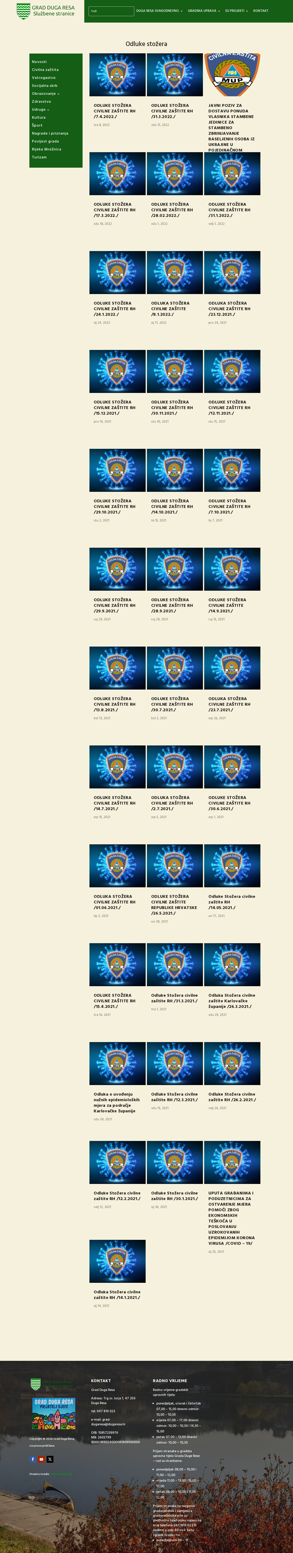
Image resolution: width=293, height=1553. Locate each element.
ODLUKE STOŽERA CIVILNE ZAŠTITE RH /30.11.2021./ (172, 408)
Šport (37, 126)
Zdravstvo (41, 102)
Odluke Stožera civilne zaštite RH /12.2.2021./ (117, 1196)
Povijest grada (45, 142)
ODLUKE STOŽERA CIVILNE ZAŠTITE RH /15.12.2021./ (115, 408)
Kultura (39, 118)
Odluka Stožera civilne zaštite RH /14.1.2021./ (117, 1295)
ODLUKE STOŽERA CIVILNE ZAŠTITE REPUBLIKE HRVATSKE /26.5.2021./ (174, 905)
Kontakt (260, 11)
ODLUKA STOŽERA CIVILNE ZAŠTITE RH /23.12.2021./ (229, 309)
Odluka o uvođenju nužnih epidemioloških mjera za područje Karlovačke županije (117, 1103)
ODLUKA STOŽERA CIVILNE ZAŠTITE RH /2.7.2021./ (172, 803)
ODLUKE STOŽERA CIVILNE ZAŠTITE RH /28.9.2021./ (172, 606)
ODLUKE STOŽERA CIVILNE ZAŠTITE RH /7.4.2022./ (115, 111)
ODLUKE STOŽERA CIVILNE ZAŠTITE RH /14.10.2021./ (172, 507)
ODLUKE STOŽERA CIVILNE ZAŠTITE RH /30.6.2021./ (229, 803)
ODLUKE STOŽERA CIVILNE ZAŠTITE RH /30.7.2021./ (172, 705)
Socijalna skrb (45, 86)
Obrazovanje (44, 94)
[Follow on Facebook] (32, 1459)
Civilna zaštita (45, 71)
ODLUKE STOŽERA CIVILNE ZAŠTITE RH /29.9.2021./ (115, 606)
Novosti (39, 63)
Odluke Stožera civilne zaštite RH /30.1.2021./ (174, 1196)
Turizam (39, 158)
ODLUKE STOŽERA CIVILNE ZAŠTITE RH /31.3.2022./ (172, 111)
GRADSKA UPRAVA (202, 11)
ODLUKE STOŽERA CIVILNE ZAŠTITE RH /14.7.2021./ (115, 803)
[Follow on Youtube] (41, 1459)
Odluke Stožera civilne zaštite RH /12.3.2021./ (174, 1097)
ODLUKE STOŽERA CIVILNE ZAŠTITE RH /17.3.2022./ (115, 210)
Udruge (39, 110)
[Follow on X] (50, 1459)
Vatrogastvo (44, 79)
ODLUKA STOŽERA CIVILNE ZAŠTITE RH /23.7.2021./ (229, 705)
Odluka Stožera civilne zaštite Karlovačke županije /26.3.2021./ (231, 1001)
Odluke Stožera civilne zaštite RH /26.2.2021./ (232, 1097)
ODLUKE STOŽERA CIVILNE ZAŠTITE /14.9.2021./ (227, 606)
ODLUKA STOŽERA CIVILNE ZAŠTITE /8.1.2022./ (170, 309)
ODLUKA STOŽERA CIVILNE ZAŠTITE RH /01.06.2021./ (115, 902)
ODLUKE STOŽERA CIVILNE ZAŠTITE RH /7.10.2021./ (229, 507)
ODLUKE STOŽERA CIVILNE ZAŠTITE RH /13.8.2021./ (115, 705)
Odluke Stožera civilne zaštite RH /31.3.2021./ (174, 998)
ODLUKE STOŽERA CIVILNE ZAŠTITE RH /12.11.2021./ (229, 408)
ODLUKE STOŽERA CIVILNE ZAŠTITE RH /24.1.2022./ (115, 309)
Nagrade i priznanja (50, 134)
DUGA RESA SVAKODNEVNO (157, 11)
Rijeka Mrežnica (46, 150)
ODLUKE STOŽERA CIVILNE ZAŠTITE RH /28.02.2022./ (172, 210)
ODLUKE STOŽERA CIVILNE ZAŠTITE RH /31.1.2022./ (229, 210)
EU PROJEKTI (234, 11)
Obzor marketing (61, 1474)
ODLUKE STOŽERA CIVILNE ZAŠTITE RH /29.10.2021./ (115, 507)
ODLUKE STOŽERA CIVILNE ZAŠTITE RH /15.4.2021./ (115, 1001)
